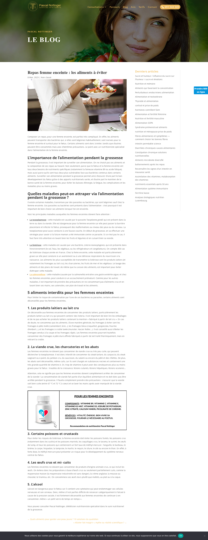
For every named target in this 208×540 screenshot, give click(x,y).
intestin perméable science (148, 143)
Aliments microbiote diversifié (149, 160)
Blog (125, 7)
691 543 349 (170, 7)
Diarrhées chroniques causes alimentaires (155, 148)
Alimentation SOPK (144, 123)
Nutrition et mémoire (145, 83)
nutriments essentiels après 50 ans (152, 184)
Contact (152, 7)
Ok (180, 535)
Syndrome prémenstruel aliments (151, 127)
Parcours (115, 7)
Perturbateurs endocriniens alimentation (154, 92)
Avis (133, 7)
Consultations (96, 7)
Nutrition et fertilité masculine (149, 118)
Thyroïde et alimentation (146, 101)
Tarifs (142, 7)
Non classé (46, 77)
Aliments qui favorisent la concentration (154, 88)
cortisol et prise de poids (147, 105)
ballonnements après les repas (150, 164)
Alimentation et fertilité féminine (150, 114)
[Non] (204, 535)
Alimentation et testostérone (148, 96)
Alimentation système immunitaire (151, 188)
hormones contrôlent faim (147, 110)
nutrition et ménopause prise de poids (153, 131)
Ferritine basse (142, 193)
